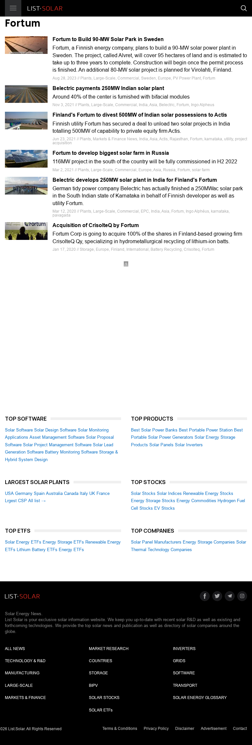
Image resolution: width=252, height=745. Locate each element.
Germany (23, 493)
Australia (54, 493)
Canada (71, 493)
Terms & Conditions (119, 728)
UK (92, 493)
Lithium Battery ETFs (37, 549)
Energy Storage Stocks (153, 500)
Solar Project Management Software (57, 444)
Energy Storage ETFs (63, 542)
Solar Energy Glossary (200, 697)
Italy (84, 493)
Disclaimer (184, 728)
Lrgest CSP (16, 500)
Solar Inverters (189, 444)
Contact (240, 728)
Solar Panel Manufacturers (156, 542)
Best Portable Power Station (206, 430)
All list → (37, 500)
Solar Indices (169, 493)
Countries (100, 661)
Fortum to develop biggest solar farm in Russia (110, 153)
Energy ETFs (71, 549)
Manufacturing (22, 673)
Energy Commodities (196, 500)
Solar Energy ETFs (23, 542)
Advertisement (213, 728)
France (103, 493)
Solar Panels (161, 444)
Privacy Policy (156, 728)
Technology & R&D (25, 661)
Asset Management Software (57, 437)
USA (9, 493)
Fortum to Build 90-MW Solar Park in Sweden (108, 39)
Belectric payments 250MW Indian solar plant (108, 88)
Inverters (184, 648)
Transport (185, 685)
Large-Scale (19, 685)
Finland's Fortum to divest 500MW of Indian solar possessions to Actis (139, 115)
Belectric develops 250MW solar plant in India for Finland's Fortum (134, 180)
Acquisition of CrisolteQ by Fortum (95, 225)
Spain (39, 493)
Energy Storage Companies (209, 542)
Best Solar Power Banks (154, 430)
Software (184, 673)
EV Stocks (164, 508)
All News (15, 648)
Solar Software (19, 430)
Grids (179, 661)
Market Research (109, 648)
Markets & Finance (25, 697)
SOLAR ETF (101, 710)
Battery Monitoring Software (71, 452)
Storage (98, 673)
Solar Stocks (143, 493)
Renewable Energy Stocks (208, 493)
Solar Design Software (55, 430)
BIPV (93, 685)
